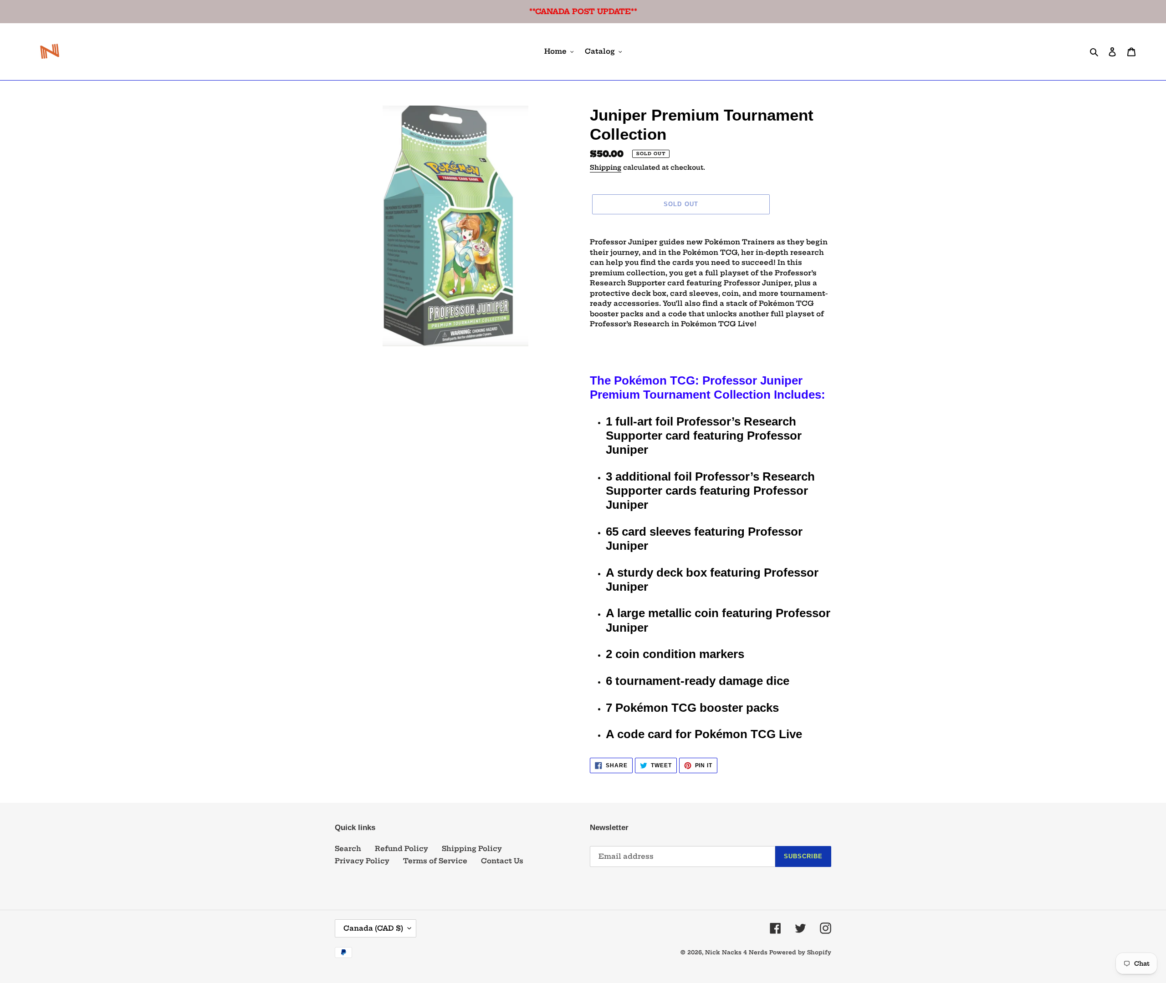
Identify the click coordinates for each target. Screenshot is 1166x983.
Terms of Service (435, 860)
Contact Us (502, 860)
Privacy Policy (362, 860)
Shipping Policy (472, 848)
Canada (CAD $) (373, 928)
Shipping (605, 167)
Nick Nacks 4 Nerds (736, 952)
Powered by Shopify (800, 952)
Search (348, 848)
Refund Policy (401, 848)
